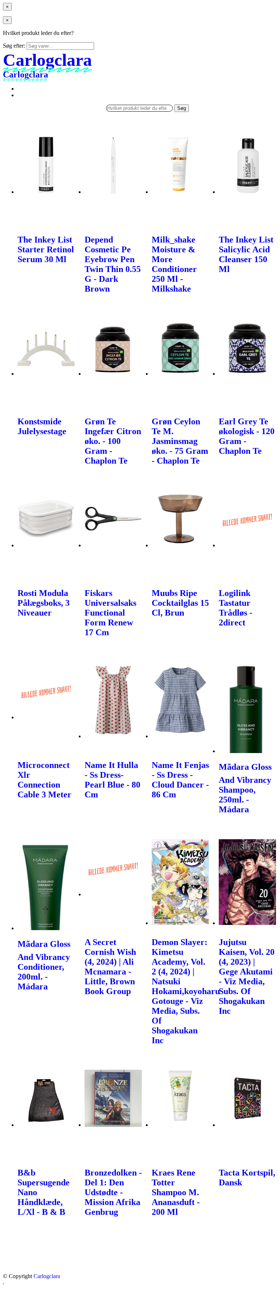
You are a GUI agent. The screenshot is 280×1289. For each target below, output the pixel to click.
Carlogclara (47, 1276)
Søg (181, 108)
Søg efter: (14, 46)
